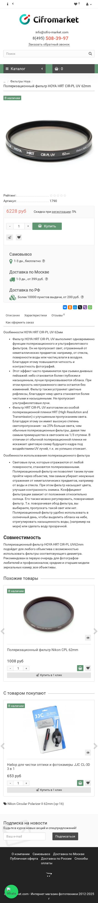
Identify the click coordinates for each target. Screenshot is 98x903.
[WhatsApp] (90, 307)
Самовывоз (41, 854)
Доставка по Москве (68, 854)
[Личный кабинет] (88, 4)
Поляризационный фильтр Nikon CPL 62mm (42, 650)
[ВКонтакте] (65, 307)
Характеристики (35, 315)
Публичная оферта (24, 858)
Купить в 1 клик (51, 675)
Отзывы (58, 315)
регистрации (61, 211)
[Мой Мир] (75, 307)
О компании (21, 854)
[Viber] (85, 307)
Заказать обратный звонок (49, 44)
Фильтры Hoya (20, 81)
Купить (50, 226)
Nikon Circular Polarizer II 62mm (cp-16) (36, 804)
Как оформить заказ (20, 322)
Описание (13, 315)
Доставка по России (56, 858)
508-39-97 (50, 38)
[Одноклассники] (70, 307)
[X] (80, 307)
